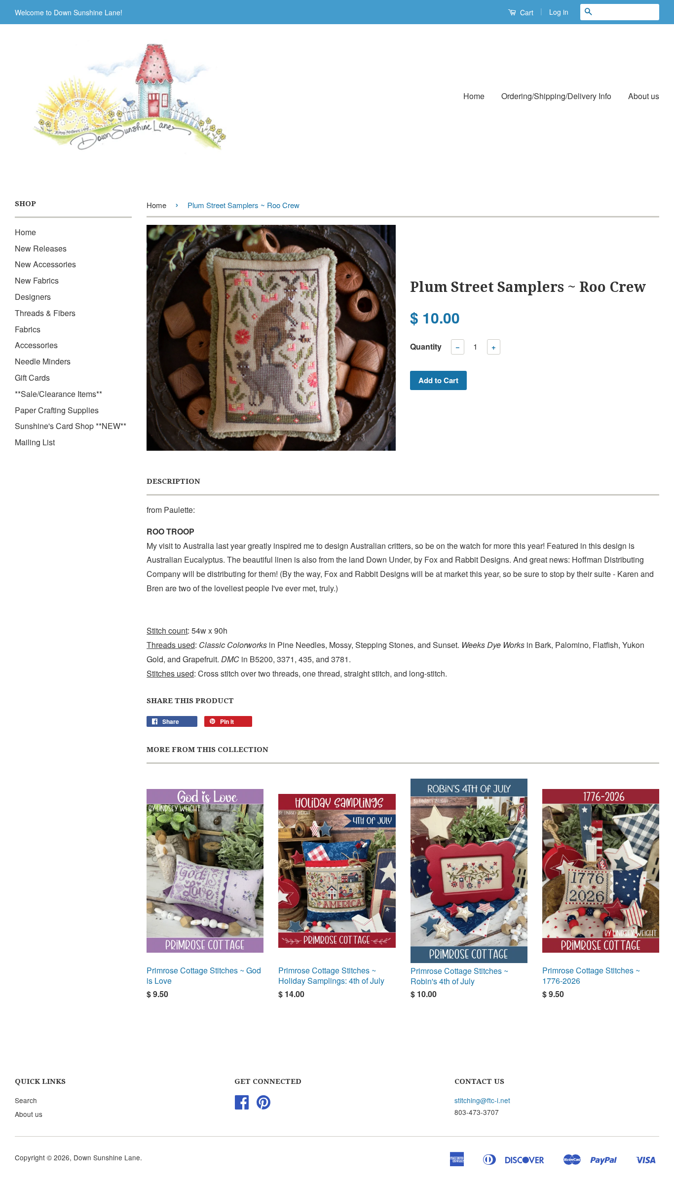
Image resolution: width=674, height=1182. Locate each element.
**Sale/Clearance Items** (58, 393)
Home (474, 96)
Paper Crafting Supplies (57, 410)
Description (173, 481)
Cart (525, 12)
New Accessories (45, 264)
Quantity (426, 346)
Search (26, 1100)
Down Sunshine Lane (107, 1157)
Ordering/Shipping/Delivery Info (556, 96)
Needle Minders (43, 361)
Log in (558, 12)
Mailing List (35, 442)
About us (643, 96)
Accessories (36, 345)
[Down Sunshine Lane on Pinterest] (263, 1105)
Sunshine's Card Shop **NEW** (70, 425)
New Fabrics (37, 280)
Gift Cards (32, 377)
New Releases (41, 248)
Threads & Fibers (45, 313)
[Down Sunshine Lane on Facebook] (241, 1105)
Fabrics (27, 329)
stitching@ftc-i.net (482, 1100)
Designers (33, 296)
